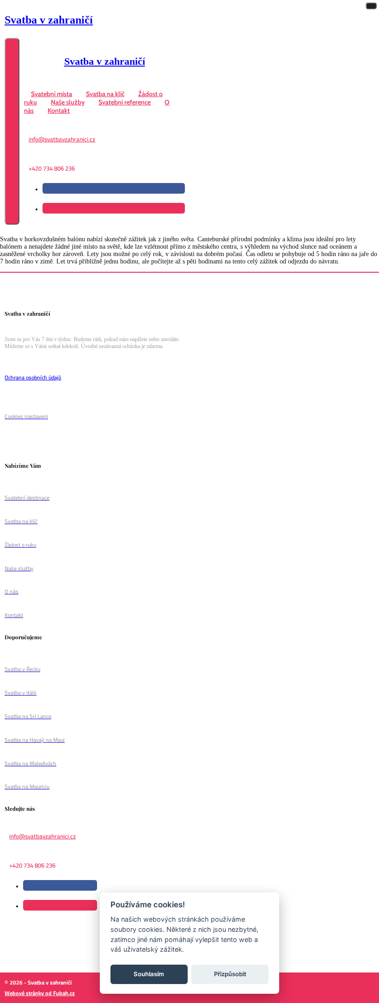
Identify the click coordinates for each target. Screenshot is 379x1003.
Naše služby (68, 102)
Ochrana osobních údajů (33, 377)
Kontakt (59, 110)
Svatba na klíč (105, 94)
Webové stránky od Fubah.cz (40, 993)
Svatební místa (51, 94)
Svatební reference (124, 102)
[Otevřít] (12, 131)
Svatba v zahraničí (49, 20)
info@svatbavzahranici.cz (62, 139)
